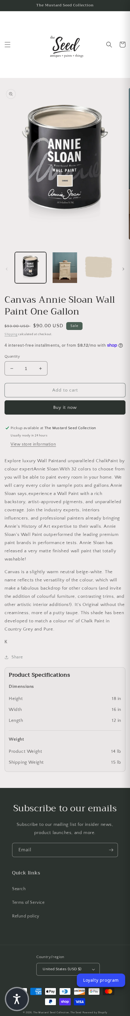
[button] (7, 44)
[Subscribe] (111, 850)
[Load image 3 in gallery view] (99, 268)
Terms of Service (28, 902)
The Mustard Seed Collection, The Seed (57, 1012)
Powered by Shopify (95, 1012)
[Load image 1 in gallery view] (30, 268)
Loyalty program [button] (101, 980)
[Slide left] (6, 269)
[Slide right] (123, 269)
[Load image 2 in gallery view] (65, 268)
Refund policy (25, 916)
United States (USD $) (62, 969)
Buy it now (65, 407)
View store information (33, 444)
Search (19, 888)
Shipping (11, 334)
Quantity (12, 356)
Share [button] (17, 657)
